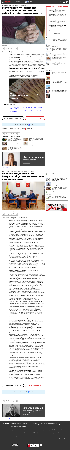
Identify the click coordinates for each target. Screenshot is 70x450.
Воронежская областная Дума (8, 210)
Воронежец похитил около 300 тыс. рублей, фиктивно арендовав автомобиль (15, 148)
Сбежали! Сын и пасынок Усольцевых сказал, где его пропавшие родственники (60, 45)
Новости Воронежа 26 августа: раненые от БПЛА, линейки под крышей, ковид (57, 10)
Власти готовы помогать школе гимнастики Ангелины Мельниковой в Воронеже (57, 32)
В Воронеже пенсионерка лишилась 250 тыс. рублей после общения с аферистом (15, 139)
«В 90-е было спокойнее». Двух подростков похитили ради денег (59, 197)
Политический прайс (36, 424)
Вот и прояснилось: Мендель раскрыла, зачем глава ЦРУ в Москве (60, 82)
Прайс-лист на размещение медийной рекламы (53, 424)
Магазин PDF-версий (34, 423)
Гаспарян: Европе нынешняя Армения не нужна (58, 77)
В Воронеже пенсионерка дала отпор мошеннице (26, 113)
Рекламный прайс (27, 424)
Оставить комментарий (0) (35, 118)
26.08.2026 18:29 (5, 171)
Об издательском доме (16, 423)
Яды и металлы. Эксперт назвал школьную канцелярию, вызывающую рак (59, 58)
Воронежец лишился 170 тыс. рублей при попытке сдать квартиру (35, 144)
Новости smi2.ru (6, 167)
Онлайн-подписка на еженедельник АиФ (49, 423)
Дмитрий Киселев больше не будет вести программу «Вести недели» (59, 91)
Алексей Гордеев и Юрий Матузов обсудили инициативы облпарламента (57, 26)
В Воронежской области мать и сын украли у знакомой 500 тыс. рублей (27, 94)
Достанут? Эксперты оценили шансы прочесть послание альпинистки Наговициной (60, 63)
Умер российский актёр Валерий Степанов (59, 73)
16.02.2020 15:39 (5, 5)
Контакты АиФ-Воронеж (16, 424)
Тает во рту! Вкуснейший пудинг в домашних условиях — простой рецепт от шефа (59, 188)
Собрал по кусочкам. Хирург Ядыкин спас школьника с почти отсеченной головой (60, 193)
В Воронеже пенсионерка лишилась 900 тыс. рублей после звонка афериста (15, 144)
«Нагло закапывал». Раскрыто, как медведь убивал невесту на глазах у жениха (59, 40)
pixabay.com (4, 45)
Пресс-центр (25, 423)
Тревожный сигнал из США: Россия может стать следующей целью (59, 86)
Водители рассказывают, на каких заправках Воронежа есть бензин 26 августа (57, 15)
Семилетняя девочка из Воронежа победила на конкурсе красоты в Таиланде (57, 21)
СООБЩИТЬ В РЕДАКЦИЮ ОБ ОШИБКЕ (18, 426)
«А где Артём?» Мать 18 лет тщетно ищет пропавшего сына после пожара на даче (59, 179)
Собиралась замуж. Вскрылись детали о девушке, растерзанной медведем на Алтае (59, 175)
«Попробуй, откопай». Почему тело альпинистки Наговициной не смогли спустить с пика (59, 184)
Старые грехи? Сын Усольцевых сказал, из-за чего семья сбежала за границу (59, 54)
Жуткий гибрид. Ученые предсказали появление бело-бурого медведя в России (60, 49)
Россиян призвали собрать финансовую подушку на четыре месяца (59, 95)
